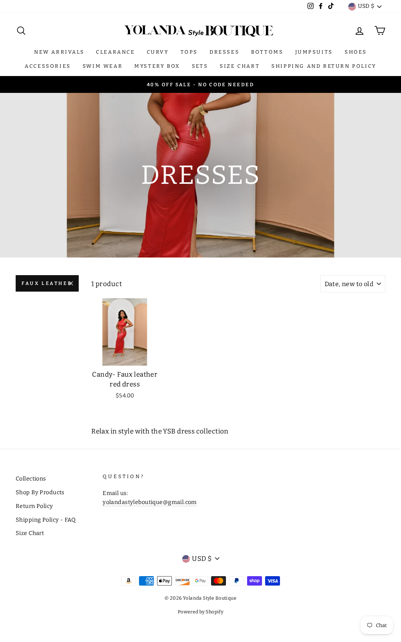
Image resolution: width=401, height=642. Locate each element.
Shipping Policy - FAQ (46, 519)
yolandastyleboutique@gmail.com (150, 502)
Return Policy (34, 506)
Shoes (356, 52)
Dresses (224, 52)
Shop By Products (40, 492)
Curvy (158, 52)
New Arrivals (59, 52)
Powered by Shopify (201, 612)
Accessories (48, 66)
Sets (200, 66)
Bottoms (267, 52)
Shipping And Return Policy (323, 66)
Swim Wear (103, 66)
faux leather (47, 283)
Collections (31, 478)
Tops (189, 52)
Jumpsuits (314, 52)
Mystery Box (157, 66)
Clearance (115, 52)
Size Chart (240, 66)
